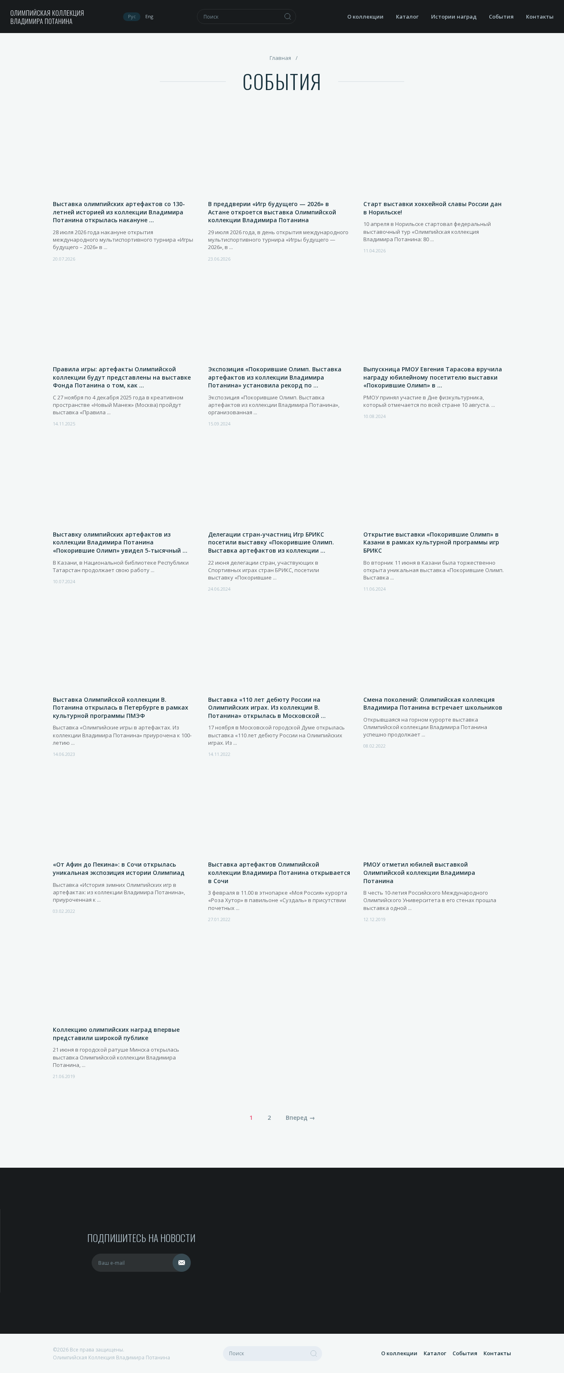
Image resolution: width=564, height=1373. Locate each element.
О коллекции (365, 16)
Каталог (407, 16)
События (501, 16)
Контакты (540, 16)
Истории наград (453, 16)
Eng (149, 16)
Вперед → (300, 1117)
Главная (280, 58)
